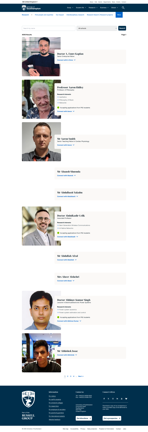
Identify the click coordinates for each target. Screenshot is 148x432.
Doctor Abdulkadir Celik (71, 215)
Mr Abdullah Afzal (67, 256)
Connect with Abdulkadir (66, 237)
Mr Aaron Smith (66, 139)
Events (118, 2)
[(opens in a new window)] (104, 398)
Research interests (64, 94)
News (113, 2)
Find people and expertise (44, 15)
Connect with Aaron (64, 111)
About (91, 2)
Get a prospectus (110, 418)
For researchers (54, 406)
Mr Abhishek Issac (67, 351)
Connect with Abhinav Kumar (68, 321)
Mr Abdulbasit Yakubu (69, 192)
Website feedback (54, 419)
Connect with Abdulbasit (66, 196)
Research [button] (92, 7)
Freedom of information (106, 429)
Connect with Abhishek (65, 355)
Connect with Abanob (65, 175)
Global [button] (113, 7)
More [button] (119, 15)
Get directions (82, 418)
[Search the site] (122, 8)
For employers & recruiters (57, 409)
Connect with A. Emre (65, 60)
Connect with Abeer (64, 281)
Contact (124, 2)
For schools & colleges (56, 403)
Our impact (60, 15)
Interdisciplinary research (75, 15)
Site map (65, 429)
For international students (57, 416)
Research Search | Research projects (100, 15)
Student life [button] (80, 7)
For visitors (52, 396)
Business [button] (103, 7)
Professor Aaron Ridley (70, 87)
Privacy (83, 429)
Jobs (124, 429)
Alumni (100, 2)
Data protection (92, 429)
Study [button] (69, 7)
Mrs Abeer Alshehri (68, 277)
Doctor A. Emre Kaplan (70, 54)
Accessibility (74, 429)
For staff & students (55, 399)
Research (25, 15)
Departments (107, 2)
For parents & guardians (56, 413)
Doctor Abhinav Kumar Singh (73, 300)
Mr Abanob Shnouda (68, 171)
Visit (96, 2)
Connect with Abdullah (65, 260)
